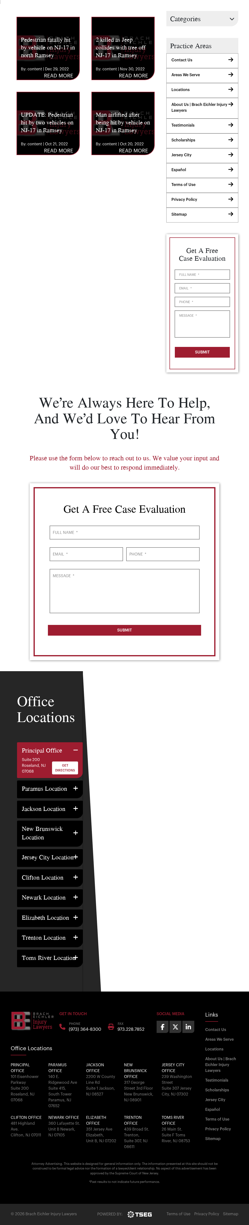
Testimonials (183, 125)
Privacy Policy (184, 200)
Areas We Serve (185, 75)
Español (178, 170)
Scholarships (183, 140)
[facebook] (163, 1027)
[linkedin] (188, 1027)
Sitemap (179, 214)
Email (185, 288)
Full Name (189, 274)
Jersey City (181, 155)
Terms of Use (183, 185)
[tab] (50, 760)
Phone (186, 302)
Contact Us (181, 60)
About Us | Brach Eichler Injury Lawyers (199, 107)
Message (188, 315)
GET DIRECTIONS (65, 768)
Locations (180, 90)
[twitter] (175, 1027)
